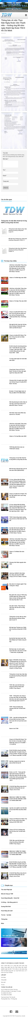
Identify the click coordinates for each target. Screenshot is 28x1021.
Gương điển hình (6, 906)
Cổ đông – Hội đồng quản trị (9, 902)
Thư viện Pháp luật (6, 889)
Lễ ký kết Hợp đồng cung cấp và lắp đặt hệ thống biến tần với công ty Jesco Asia (17, 788)
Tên (4, 170)
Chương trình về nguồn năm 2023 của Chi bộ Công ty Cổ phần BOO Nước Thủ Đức (18, 382)
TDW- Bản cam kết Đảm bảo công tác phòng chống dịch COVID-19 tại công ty (16, 686)
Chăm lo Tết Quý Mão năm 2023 (17, 436)
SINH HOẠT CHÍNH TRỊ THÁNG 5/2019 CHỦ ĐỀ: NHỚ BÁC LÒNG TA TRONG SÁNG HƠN (17, 798)
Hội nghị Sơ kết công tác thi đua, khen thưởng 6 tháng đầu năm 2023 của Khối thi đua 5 (18, 326)
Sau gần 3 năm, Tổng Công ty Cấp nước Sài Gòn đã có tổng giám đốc (17, 607)
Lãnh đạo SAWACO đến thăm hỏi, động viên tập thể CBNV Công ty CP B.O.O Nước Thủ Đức (17, 575)
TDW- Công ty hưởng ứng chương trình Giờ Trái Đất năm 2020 (17, 708)
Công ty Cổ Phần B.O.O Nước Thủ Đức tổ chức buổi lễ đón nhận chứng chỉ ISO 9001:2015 (18, 820)
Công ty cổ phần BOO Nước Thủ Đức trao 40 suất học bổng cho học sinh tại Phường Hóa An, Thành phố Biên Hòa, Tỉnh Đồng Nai (17, 315)
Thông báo (4, 919)
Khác (2, 923)
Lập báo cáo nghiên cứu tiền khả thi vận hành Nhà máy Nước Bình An (18, 809)
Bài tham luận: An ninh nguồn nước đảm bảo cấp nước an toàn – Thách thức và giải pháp (17, 650)
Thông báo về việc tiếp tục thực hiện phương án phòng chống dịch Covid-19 (18, 230)
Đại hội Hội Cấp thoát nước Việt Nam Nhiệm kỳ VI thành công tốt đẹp (17, 640)
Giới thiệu (3, 977)
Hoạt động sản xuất (7, 910)
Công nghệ (3, 980)
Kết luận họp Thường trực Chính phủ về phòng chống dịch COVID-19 (18, 629)
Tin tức (3, 984)
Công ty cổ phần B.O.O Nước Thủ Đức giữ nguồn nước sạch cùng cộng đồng (18, 495)
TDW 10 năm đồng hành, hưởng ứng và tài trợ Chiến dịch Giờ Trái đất (18, 518)
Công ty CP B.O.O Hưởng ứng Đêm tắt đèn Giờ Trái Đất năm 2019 (17, 831)
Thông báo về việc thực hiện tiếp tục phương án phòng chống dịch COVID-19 (18, 250)
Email (5, 175)
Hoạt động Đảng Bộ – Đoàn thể (10, 898)
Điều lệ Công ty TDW (7, 894)
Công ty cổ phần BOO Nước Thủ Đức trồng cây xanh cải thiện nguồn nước (17, 337)
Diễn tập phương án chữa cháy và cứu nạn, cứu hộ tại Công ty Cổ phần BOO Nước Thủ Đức (18, 403)
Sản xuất (3, 982)
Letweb (23, 1016)
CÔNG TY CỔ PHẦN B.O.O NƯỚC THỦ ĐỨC (14, 7)
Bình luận (5, 159)
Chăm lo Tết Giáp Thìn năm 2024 (18, 301)
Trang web (6, 181)
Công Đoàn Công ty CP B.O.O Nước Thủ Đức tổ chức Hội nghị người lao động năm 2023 (17, 371)
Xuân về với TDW (13, 728)
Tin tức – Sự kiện (6, 915)
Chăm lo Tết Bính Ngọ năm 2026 (17, 277)
